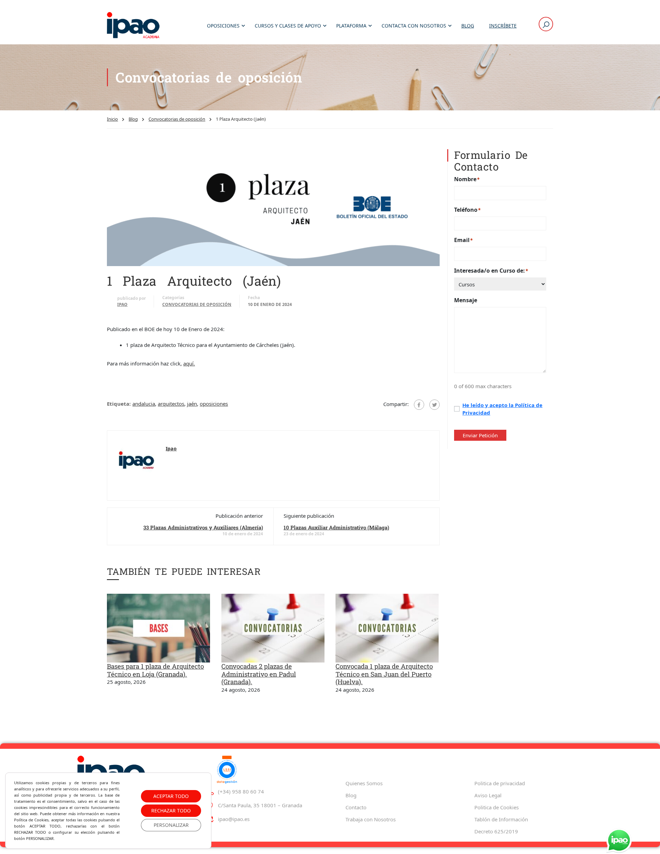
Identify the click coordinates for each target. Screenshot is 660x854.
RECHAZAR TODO (171, 810)
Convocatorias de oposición (176, 119)
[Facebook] (419, 404)
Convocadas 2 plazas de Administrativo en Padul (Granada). (258, 674)
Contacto (355, 807)
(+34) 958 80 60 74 (241, 791)
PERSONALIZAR (171, 825)
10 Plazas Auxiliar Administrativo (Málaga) (336, 527)
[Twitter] (434, 404)
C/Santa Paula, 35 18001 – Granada (260, 805)
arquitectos (171, 403)
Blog (467, 25)
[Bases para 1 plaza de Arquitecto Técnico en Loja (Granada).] (158, 627)
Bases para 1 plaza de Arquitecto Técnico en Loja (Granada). (155, 670)
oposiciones (214, 403)
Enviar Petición (480, 435)
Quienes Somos (364, 783)
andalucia (143, 403)
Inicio (112, 119)
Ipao (122, 304)
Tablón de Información (501, 819)
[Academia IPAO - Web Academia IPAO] (133, 26)
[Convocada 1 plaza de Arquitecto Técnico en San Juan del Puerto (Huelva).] (387, 627)
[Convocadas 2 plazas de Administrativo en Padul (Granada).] (272, 627)
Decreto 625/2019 (496, 831)
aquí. (189, 363)
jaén (192, 403)
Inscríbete (503, 25)
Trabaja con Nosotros (370, 819)
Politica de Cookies (496, 807)
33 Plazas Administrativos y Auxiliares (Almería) (203, 527)
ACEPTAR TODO (171, 796)
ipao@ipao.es (234, 818)
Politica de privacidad (499, 783)
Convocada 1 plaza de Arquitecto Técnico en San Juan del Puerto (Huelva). (384, 674)
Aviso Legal (488, 795)
